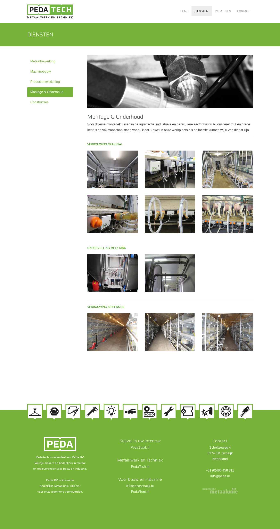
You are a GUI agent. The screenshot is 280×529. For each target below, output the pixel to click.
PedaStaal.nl (140, 447)
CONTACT (243, 11)
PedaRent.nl (140, 491)
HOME (184, 11)
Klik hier (75, 485)
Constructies (39, 102)
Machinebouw (40, 71)
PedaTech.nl (140, 466)
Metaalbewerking (42, 61)
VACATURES (223, 11)
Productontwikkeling (45, 81)
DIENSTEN (202, 11)
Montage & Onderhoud (46, 92)
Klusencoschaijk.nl (140, 486)
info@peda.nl (220, 476)
